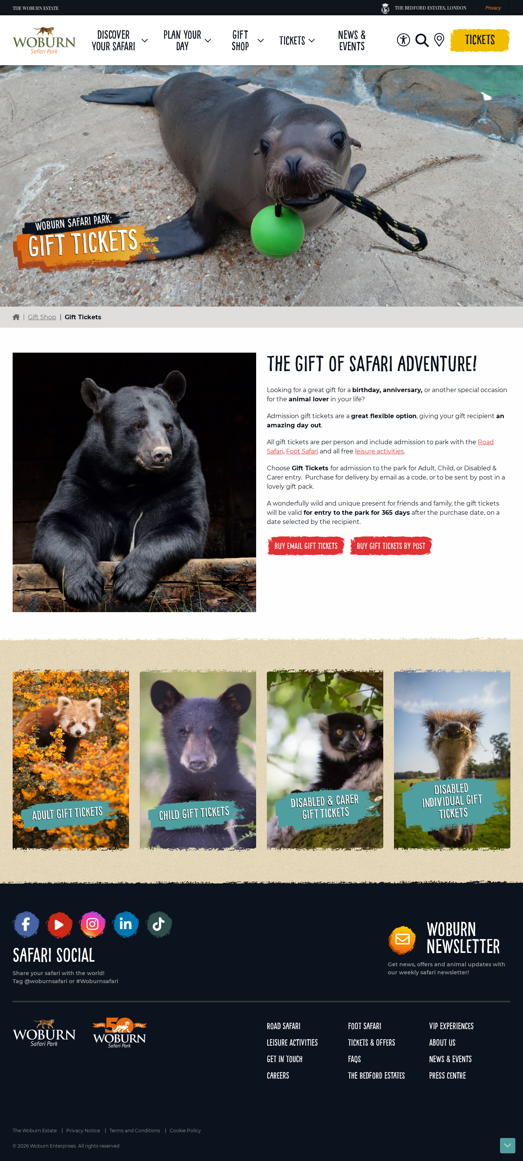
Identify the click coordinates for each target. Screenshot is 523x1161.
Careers (278, 1075)
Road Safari (284, 1025)
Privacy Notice (83, 1130)
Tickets (480, 39)
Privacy (493, 8)
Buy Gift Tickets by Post (391, 546)
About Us (442, 1042)
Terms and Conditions (135, 1130)
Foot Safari (302, 451)
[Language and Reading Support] (403, 40)
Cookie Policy (185, 1130)
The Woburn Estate (36, 8)
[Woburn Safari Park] (44, 40)
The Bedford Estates (376, 1075)
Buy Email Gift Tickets (306, 546)
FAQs (354, 1058)
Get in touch (284, 1058)
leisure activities (379, 451)
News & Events (450, 1058)
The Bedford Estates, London (430, 8)
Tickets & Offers (371, 1042)
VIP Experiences (451, 1025)
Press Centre (447, 1075)
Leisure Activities (292, 1042)
